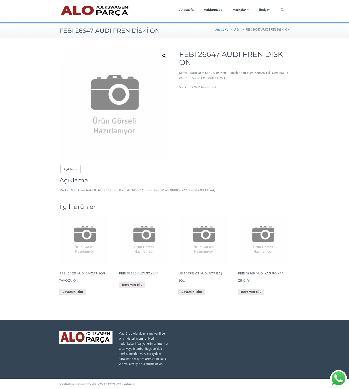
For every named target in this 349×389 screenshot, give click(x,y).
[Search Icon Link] (282, 10)
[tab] (70, 169)
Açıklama (70, 169)
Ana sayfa (221, 29)
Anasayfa (186, 10)
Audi (214, 87)
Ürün (237, 29)
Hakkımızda (213, 10)
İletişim (264, 10)
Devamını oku (72, 292)
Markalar (239, 10)
